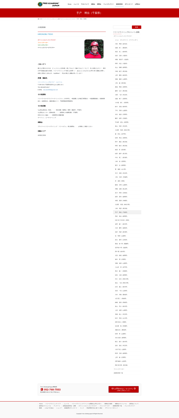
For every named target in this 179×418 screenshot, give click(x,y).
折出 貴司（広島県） (121, 240)
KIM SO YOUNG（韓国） (122, 220)
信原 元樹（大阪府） (121, 55)
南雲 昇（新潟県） (121, 149)
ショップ (59, 408)
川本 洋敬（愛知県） (121, 294)
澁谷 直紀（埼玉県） (121, 345)
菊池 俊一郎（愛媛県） (122, 243)
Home (41, 403)
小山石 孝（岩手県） (121, 267)
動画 (40, 408)
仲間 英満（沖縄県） (121, 200)
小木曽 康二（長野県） (122, 102)
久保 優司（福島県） (121, 228)
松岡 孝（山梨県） (121, 334)
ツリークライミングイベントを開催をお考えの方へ (87, 403)
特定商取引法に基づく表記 (94, 408)
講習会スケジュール (45, 406)
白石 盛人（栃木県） (121, 287)
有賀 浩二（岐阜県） (121, 51)
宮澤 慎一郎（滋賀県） (121, 247)
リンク (82, 408)
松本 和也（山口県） (121, 318)
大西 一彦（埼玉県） (121, 94)
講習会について (134, 403)
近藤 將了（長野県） (121, 98)
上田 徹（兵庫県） (121, 357)
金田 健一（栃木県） (121, 224)
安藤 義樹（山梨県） (121, 79)
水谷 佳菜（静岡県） (121, 337)
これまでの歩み (49, 408)
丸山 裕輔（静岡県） (121, 67)
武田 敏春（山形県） (121, 361)
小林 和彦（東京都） (121, 208)
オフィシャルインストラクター (123, 36)
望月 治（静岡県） (121, 165)
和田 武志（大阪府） (121, 63)
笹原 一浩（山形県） (121, 290)
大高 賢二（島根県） (121, 298)
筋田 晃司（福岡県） (121, 196)
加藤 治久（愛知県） (121, 330)
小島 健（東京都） (121, 83)
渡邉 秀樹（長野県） (121, 87)
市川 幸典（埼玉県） (121, 173)
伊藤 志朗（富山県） (121, 189)
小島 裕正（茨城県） (121, 177)
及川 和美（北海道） (121, 193)
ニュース (66, 403)
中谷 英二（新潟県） (121, 157)
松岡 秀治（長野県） (121, 138)
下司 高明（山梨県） (121, 110)
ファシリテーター (119, 369)
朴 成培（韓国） (120, 181)
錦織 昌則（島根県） (121, 302)
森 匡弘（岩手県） (121, 134)
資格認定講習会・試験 (69, 406)
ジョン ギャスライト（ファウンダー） (127, 40)
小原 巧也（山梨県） (121, 349)
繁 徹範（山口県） (121, 169)
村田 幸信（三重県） (121, 322)
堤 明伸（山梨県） (121, 236)
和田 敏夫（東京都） (121, 145)
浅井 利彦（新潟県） (121, 232)
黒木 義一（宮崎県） (121, 271)
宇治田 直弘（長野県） (122, 122)
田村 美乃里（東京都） (121, 365)
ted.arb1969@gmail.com (50, 89)
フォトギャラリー (130, 406)
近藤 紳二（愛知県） (121, 47)
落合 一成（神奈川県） (122, 283)
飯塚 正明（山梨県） (121, 185)
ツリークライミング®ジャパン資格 (126, 32)
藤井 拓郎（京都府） (121, 118)
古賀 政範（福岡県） (121, 255)
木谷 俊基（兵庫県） (121, 114)
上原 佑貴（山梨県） (121, 310)
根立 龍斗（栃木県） (121, 341)
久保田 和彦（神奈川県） (123, 130)
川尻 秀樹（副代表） (121, 44)
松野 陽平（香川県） (121, 153)
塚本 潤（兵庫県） (121, 259)
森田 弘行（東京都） (121, 91)
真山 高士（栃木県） (121, 306)
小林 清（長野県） (121, 161)
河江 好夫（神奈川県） (122, 279)
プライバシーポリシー (111, 408)
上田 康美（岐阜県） (121, 75)
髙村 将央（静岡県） (121, 216)
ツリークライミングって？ (53, 403)
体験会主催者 (108, 403)
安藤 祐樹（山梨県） (121, 263)
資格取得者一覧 (118, 373)
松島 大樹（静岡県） (121, 275)
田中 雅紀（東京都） (121, 141)
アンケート (57, 406)
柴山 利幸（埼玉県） (121, 126)
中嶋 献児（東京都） (121, 71)
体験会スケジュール (121, 403)
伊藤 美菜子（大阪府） (122, 59)
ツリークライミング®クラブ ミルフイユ (50, 82)
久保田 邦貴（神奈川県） (123, 204)
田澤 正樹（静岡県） (121, 353)
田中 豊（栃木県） (120, 251)
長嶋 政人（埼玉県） (121, 314)
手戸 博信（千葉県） (121, 212)
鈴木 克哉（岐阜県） (121, 106)
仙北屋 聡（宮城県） (121, 326)
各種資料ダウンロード (70, 408)
